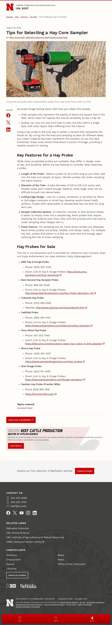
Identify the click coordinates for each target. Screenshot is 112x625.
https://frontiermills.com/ (39, 394)
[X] (15, 513)
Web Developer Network (69, 602)
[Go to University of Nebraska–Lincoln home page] (10, 7)
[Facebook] (8, 513)
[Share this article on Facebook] (8, 115)
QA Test (82, 602)
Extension (24, 17)
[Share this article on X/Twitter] (8, 122)
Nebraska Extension (17, 528)
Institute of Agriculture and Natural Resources (35, 5)
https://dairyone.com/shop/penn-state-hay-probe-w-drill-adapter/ (63, 343)
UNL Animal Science (17, 532)
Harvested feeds (24, 408)
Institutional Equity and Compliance (29, 604)
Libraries (11, 568)
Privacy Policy (71, 604)
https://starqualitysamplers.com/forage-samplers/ (53, 379)
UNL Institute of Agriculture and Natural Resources (35, 537)
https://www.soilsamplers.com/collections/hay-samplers (57, 325)
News (61, 559)
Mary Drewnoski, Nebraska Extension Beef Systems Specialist (39, 37)
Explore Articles (84, 471)
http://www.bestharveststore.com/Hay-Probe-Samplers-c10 (59, 293)
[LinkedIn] (35, 513)
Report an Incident (17, 575)
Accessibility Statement (95, 602)
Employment (13, 559)
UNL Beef (22, 8)
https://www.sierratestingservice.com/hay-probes (53, 361)
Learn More (15, 446)
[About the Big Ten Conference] (11, 586)
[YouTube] (22, 513)
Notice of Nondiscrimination (54, 604)
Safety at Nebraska (85, 604)
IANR (16, 17)
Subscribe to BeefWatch (19, 420)
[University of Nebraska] (28, 586)
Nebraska (9, 17)
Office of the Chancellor (72, 564)
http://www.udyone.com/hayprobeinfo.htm (60, 307)
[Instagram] (28, 513)
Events (10, 564)
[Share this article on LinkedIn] (8, 130)
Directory (11, 555)
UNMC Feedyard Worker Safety (24, 541)
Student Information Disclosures (28, 607)
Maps (61, 555)
